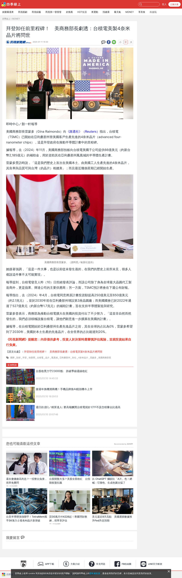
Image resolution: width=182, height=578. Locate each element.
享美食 (141, 12)
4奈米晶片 (83, 357)
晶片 (47, 357)
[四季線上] (11, 4)
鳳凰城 (54, 357)
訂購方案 (174, 4)
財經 (18, 357)
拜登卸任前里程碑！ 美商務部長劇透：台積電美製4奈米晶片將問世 (63, 351)
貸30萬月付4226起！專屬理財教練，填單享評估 (68, 518)
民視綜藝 (36, 12)
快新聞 (32, 357)
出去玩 (153, 12)
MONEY (129, 12)
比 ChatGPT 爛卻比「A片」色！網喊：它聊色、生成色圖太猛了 (112, 480)
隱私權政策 (94, 573)
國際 (12, 357)
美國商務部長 (104, 357)
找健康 (106, 12)
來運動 (94, 12)
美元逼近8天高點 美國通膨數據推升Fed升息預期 (112, 518)
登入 (164, 4)
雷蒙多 (93, 357)
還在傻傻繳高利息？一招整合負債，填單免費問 (26, 480)
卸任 (74, 357)
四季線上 (6, 18)
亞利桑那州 (65, 357)
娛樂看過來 (8, 12)
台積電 (40, 357)
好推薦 (69, 12)
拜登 (24, 357)
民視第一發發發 (53, 12)
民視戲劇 (22, 12)
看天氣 (117, 12)
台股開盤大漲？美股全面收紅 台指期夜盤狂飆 (69, 480)
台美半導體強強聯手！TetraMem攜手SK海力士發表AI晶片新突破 (26, 518)
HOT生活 (82, 12)
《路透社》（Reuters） (83, 131)
